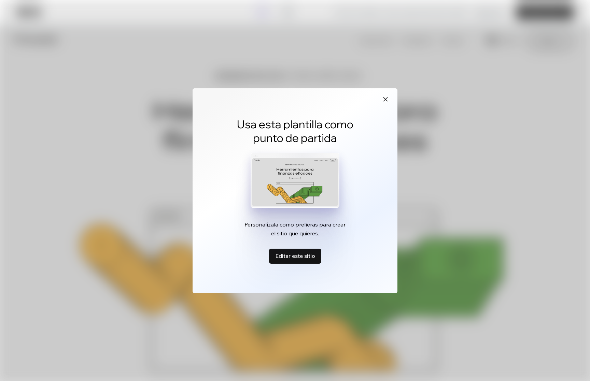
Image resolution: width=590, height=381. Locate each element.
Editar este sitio (295, 255)
